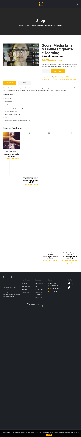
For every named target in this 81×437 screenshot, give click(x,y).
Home (21, 25)
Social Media (61, 79)
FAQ (36, 286)
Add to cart (58, 71)
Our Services (26, 286)
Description (9, 83)
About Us (25, 283)
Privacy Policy (39, 289)
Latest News (39, 283)
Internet (27, 25)
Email (65, 77)
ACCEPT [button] (49, 434)
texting (67, 79)
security (55, 79)
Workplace (73, 79)
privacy (50, 79)
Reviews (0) (24, 83)
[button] (73, 308)
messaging (45, 79)
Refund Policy (39, 297)
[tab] (9, 83)
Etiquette (69, 77)
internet (75, 77)
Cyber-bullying (59, 77)
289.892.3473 (54, 291)
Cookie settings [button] (40, 434)
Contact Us (25, 292)
